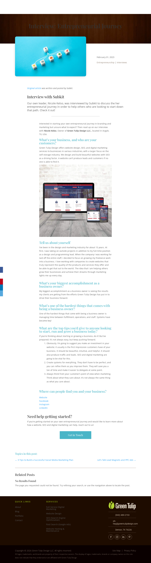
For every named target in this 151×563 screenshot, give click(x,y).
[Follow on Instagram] (117, 536)
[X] (1, 276)
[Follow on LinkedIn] (123, 536)
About (106, 6)
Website (43, 397)
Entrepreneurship (105, 62)
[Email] (1, 293)
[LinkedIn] (1, 287)
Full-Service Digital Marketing (55, 508)
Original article (34, 88)
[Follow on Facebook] (110, 536)
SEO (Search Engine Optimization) (55, 519)
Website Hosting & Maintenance (55, 530)
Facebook (43, 401)
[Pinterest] (1, 282)
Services (75, 6)
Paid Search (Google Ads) (58, 524)
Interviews (122, 62)
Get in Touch (75, 435)
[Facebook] (1, 270)
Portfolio (93, 6)
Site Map (116, 550)
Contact (122, 6)
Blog (17, 511)
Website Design (53, 514)
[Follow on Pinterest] (129, 536)
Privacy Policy (130, 550)
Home (62, 6)
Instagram (44, 404)
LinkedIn (43, 407)
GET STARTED (139, 6)
